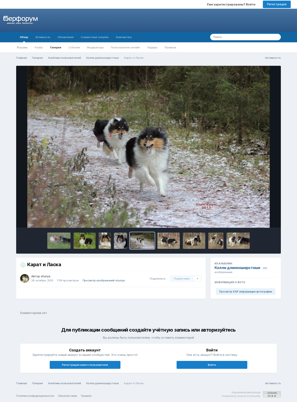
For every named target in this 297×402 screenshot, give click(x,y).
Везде (263, 36)
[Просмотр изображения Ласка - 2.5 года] (84, 241)
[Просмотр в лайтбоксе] (148, 147)
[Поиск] (276, 37)
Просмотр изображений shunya (104, 280)
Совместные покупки (94, 37)
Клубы (39, 47)
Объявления (66, 37)
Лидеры (152, 47)
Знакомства (124, 37)
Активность (42, 37)
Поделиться (156, 278)
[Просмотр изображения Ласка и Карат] (194, 241)
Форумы (22, 47)
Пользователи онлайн (125, 47)
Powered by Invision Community (241, 396)
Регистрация (276, 4)
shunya (45, 276)
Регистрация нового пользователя (85, 364)
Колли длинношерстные (237, 268)
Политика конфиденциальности (35, 395)
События (74, 47)
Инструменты (263, 220)
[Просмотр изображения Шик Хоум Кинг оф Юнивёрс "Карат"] (105, 241)
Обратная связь (67, 395)
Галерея (55, 47)
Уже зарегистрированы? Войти (232, 4)
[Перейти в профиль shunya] (24, 278)
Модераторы (95, 47)
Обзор (24, 37)
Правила (170, 47)
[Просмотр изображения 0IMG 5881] (59, 241)
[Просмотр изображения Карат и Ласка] (142, 241)
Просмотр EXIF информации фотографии (245, 291)
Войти (212, 364)
